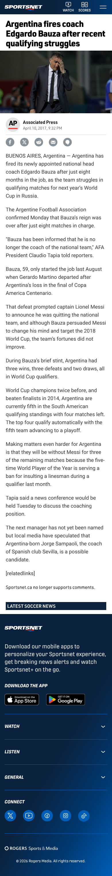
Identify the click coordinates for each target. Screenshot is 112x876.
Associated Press (40, 122)
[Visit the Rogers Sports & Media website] (31, 848)
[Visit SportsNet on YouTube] (28, 815)
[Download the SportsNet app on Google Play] (65, 699)
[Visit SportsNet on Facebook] (47, 815)
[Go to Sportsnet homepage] (23, 8)
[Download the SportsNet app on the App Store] (22, 699)
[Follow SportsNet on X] (10, 815)
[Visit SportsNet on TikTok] (84, 815)
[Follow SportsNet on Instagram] (65, 815)
